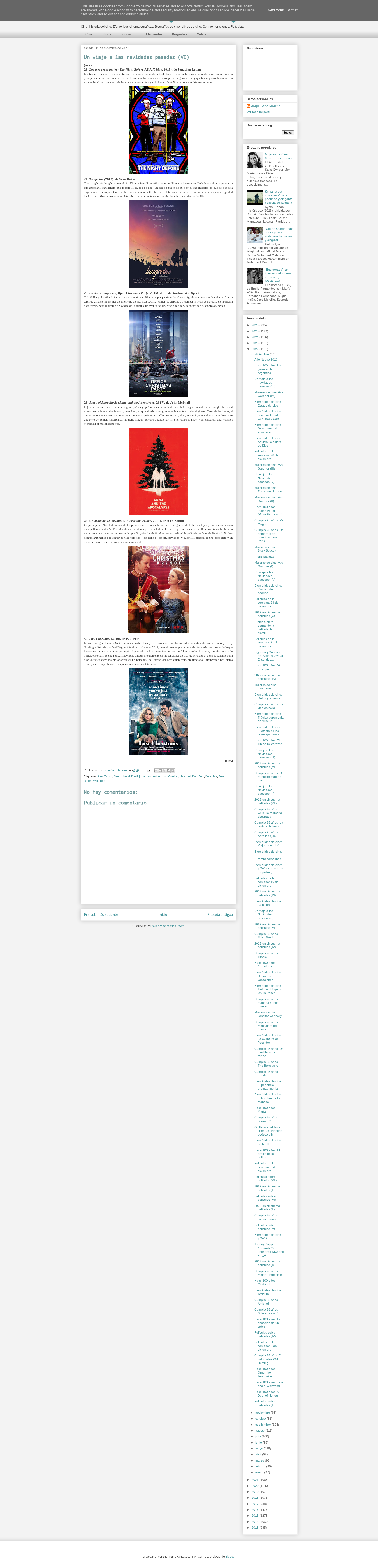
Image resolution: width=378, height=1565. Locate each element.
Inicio (163, 914)
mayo (259, 1448)
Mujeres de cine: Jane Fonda (265, 686)
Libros (106, 34)
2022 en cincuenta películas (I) (267, 1263)
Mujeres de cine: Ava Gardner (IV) (268, 394)
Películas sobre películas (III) (265, 1403)
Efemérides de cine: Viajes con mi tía (268, 843)
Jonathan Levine (150, 776)
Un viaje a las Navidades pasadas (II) (264, 790)
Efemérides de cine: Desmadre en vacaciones (268, 976)
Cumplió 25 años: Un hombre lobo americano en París (269, 535)
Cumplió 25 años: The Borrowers (266, 1063)
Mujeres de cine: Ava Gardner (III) (268, 466)
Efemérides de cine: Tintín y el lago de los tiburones (268, 989)
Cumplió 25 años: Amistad (266, 1301)
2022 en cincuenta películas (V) (267, 926)
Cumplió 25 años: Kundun (266, 1073)
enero (259, 1472)
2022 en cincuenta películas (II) (267, 1207)
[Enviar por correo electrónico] (156, 770)
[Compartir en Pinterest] (172, 770)
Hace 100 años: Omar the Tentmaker (265, 1372)
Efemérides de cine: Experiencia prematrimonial (268, 1085)
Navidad (185, 776)
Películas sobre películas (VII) (265, 1178)
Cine (88, 34)
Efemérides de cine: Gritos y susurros (268, 696)
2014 (255, 1521)
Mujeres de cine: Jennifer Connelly (268, 1014)
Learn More (275, 10)
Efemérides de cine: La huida (268, 903)
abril (258, 1454)
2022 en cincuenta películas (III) (267, 1188)
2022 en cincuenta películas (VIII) (267, 765)
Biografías (179, 34)
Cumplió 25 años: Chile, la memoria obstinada (268, 813)
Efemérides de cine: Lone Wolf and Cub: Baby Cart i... (268, 415)
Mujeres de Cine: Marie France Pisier (278, 156)
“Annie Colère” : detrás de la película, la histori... (265, 627)
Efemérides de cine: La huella (268, 1142)
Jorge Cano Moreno (266, 106)
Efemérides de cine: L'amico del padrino (268, 589)
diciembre (262, 354)
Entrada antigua (220, 914)
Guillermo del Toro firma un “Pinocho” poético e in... (268, 1130)
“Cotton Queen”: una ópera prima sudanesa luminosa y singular (279, 234)
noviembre (263, 1412)
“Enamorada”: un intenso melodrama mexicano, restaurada (278, 275)
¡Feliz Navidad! (264, 556)
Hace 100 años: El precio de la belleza (267, 1153)
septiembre (263, 1424)
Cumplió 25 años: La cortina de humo (268, 824)
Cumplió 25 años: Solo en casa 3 (266, 1311)
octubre (261, 1418)
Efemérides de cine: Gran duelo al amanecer (268, 428)
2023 (255, 343)
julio (258, 1436)
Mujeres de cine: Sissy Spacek (265, 548)
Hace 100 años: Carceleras (265, 964)
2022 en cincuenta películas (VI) (267, 893)
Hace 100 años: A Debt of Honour (266, 1393)
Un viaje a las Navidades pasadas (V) (264, 478)
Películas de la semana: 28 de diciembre (266, 455)
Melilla (201, 34)
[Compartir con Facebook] (168, 770)
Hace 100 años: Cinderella (265, 1282)
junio (259, 1442)
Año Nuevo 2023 (266, 359)
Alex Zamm (105, 776)
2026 (255, 325)
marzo (260, 1460)
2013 (255, 1527)
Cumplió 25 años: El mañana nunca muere (268, 1002)
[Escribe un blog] (160, 770)
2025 (255, 331)
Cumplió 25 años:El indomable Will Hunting (267, 1359)
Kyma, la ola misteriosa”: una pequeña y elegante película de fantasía (278, 197)
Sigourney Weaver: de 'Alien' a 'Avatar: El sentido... (269, 655)
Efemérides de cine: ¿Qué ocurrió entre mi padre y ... (269, 868)
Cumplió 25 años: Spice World (266, 935)
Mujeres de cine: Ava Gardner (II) (268, 499)
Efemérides (154, 34)
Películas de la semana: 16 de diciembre (266, 881)
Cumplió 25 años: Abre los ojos (266, 834)
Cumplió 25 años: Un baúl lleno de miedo (269, 1052)
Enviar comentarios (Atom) (167, 926)
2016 (255, 1509)
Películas (211, 776)
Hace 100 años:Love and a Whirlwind (268, 1384)
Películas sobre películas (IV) (265, 1334)
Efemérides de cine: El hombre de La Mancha (268, 1098)
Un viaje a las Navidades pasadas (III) (264, 753)
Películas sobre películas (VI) (265, 1198)
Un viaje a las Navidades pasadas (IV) (264, 575)
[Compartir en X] (164, 770)
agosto (260, 1430)
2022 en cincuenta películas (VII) (267, 801)
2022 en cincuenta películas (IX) (267, 676)
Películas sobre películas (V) (265, 1226)
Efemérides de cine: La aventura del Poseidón (268, 1039)
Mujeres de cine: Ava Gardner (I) (268, 564)
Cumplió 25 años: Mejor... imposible (268, 1272)
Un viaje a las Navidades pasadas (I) (263, 914)
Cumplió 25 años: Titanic (266, 955)
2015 (255, 1515)
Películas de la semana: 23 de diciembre (266, 602)
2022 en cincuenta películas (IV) (267, 945)
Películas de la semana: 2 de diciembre (265, 1345)
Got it (293, 10)
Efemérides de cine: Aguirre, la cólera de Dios (268, 441)
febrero (260, 1466)
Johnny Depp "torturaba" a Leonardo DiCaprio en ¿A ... (269, 1250)
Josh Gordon (170, 776)
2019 (255, 1491)
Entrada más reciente (101, 914)
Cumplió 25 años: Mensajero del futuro (266, 1025)
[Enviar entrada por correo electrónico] (148, 770)
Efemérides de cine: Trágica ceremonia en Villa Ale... (269, 717)
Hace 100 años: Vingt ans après (269, 667)
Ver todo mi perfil (258, 112)
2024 (255, 337)
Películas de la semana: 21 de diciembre (266, 642)
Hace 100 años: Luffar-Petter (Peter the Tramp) (268, 510)
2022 (255, 349)
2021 (255, 1479)
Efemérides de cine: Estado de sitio (268, 403)
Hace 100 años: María (265, 1109)
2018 (255, 1497)
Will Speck (100, 781)
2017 (255, 1503)
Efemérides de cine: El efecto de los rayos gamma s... (268, 730)
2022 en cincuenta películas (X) (267, 614)
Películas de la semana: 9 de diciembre (265, 1167)
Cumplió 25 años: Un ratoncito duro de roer (269, 776)
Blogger (231, 1556)
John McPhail (129, 776)
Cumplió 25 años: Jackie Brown (266, 1217)
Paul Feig (198, 776)
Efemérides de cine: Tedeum (268, 1292)
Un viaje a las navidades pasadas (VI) (264, 382)
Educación (128, 34)
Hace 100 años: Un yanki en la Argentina (267, 369)
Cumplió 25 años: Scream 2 (266, 1119)
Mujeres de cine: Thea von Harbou (268, 489)
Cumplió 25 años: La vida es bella (268, 706)
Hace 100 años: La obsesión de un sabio (267, 1322)
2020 (255, 1486)
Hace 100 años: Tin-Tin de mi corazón (268, 742)
